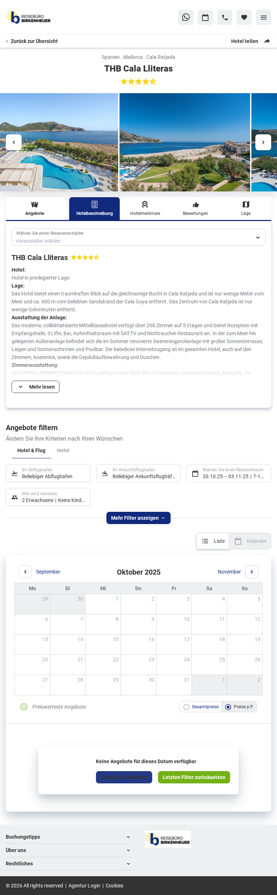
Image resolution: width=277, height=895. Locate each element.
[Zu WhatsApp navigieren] (185, 17)
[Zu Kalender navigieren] (205, 17)
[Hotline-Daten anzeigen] (224, 17)
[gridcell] (103, 604)
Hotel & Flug (31, 450)
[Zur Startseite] (40, 17)
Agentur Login (84, 885)
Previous (14, 142)
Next (263, 142)
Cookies (114, 885)
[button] (69, 837)
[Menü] (263, 17)
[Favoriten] (244, 17)
